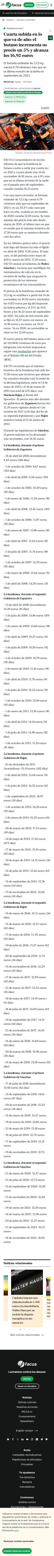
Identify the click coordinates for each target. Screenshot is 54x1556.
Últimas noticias (27, 1402)
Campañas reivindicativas (27, 1454)
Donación (42, 5)
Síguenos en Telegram (14, 101)
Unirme (29, 5)
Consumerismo (27, 1416)
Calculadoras (27, 1486)
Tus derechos (27, 1477)
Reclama (27, 1482)
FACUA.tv (27, 1411)
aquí (16, 1530)
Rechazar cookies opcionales (19, 1541)
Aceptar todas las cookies (17, 1551)
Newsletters (27, 1421)
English (45, 107)
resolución (24, 351)
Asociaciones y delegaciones (27, 1506)
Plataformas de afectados (27, 1459)
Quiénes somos (27, 1502)
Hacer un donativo (27, 1386)
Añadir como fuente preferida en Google (23, 92)
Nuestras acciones (27, 1407)
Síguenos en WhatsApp (15, 97)
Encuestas (27, 1464)
